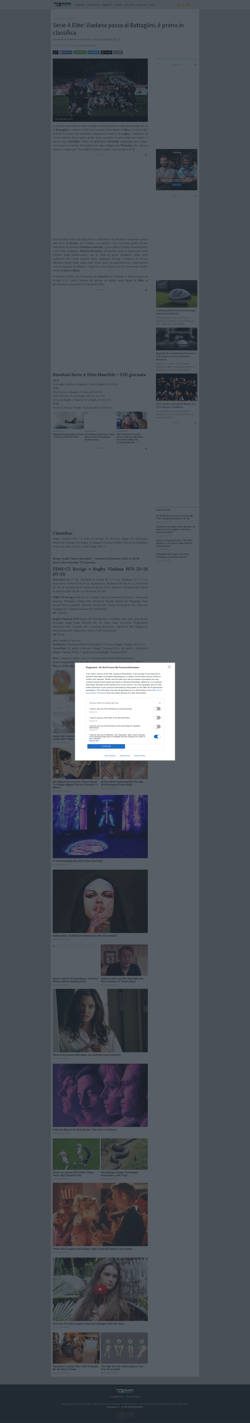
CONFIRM (106, 746)
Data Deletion (110, 756)
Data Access (125, 756)
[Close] (170, 667)
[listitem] (125, 703)
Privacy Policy (139, 756)
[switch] (157, 708)
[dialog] (125, 712)
